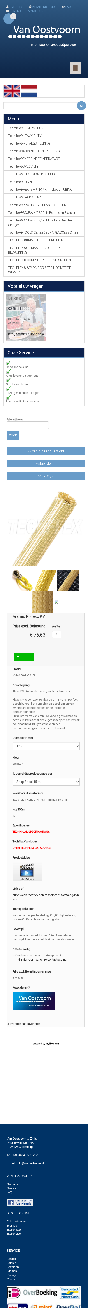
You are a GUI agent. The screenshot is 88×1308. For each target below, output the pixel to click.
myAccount (36, 11)
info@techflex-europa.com (26, 334)
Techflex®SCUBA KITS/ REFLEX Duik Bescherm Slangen (42, 223)
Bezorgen (13, 1267)
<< (46, 451)
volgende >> (45, 463)
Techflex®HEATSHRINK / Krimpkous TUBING (40, 189)
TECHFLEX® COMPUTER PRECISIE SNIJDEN (39, 260)
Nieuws (11, 1188)
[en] (12, 91)
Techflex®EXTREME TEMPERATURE (34, 159)
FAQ (68, 7)
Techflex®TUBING (21, 182)
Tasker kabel (14, 1229)
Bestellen (12, 1258)
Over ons (16, 7)
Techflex (12, 1225)
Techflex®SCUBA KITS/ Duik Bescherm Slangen (42, 212)
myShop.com (52, 1043)
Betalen (11, 1263)
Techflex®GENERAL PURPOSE (29, 128)
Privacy (11, 1275)
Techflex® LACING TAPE (25, 197)
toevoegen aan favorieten (23, 1023)
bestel (26, 657)
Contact (11, 1279)
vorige (49, 475)
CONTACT (15, 11)
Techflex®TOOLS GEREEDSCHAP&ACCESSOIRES (43, 232)
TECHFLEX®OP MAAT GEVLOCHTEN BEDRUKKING (34, 250)
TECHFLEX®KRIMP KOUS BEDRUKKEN (35, 240)
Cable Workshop (17, 1221)
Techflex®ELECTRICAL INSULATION (33, 174)
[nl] (29, 91)
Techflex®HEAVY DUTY (25, 136)
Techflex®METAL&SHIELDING (29, 143)
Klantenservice (44, 7)
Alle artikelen (15, 419)
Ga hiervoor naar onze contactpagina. (42, 959)
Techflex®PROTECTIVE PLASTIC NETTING (38, 205)
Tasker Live (14, 1233)
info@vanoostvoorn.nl (30, 1163)
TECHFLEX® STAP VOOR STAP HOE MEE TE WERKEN (39, 270)
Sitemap (12, 1271)
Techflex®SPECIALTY (23, 166)
